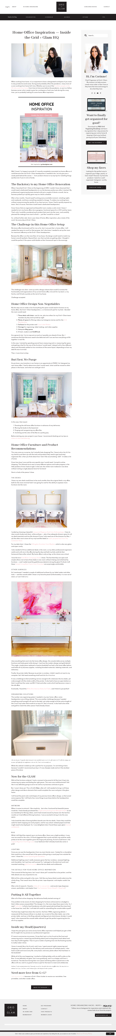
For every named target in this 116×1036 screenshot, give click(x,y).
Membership (27, 1014)
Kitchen (85, 17)
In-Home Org (27, 1011)
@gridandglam (102, 1015)
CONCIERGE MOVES (90, 6)
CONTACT (107, 6)
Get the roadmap (95, 142)
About (25, 1008)
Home (25, 1005)
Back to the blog (41, 987)
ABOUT (14, 6)
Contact (44, 1008)
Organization (30, 17)
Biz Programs (46, 1005)
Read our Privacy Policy (84, 1033)
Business (67, 17)
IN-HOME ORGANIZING (30, 6)
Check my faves (95, 187)
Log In (7, 7)
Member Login (46, 1014)
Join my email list (17, 976)
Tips (103, 17)
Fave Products (46, 1011)
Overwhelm (49, 17)
